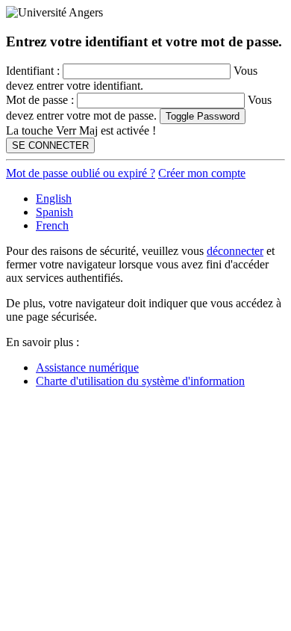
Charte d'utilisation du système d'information (140, 381)
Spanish (54, 212)
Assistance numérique (87, 367)
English (54, 198)
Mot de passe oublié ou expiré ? (80, 173)
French (52, 225)
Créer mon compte (201, 173)
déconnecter (235, 250)
